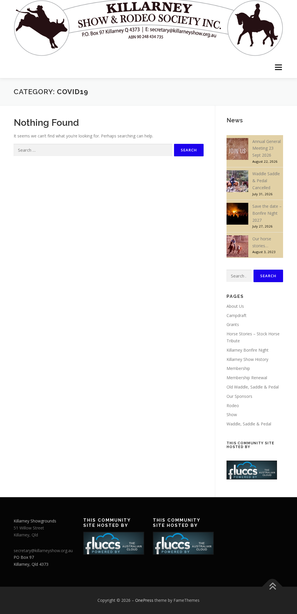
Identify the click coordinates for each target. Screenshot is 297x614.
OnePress (144, 600)
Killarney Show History (247, 359)
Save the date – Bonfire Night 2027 (267, 213)
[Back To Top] (272, 587)
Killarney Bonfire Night (248, 350)
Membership (238, 368)
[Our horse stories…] (237, 246)
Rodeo (233, 405)
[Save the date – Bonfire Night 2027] (237, 214)
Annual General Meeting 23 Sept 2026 (266, 148)
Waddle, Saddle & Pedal (249, 424)
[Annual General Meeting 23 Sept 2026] (237, 149)
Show (232, 414)
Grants (233, 324)
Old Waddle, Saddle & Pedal (253, 387)
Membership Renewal (247, 377)
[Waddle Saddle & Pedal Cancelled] (237, 181)
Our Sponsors (239, 396)
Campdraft (237, 315)
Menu (278, 67)
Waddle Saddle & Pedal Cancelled (266, 180)
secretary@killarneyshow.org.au (43, 550)
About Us (235, 306)
